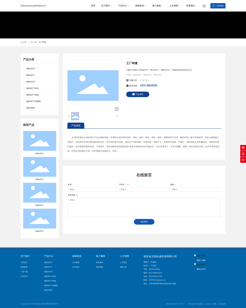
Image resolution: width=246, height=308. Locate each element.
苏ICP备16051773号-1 (175, 304)
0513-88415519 (148, 85)
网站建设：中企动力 (203, 304)
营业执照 (191, 304)
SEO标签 (222, 304)
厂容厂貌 (32, 42)
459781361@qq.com (157, 280)
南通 (214, 304)
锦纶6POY (39, 153)
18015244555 (154, 269)
